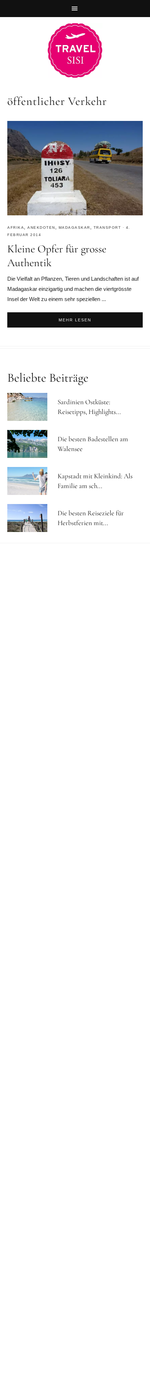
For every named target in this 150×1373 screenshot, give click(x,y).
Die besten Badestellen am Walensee (93, 444)
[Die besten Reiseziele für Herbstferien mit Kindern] (30, 518)
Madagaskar (74, 227)
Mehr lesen (75, 320)
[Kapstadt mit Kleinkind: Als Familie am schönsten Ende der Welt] (30, 481)
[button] (75, 8)
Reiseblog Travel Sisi (75, 50)
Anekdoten (41, 227)
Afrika (15, 227)
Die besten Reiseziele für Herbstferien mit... (91, 518)
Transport (107, 227)
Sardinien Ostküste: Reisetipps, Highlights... (89, 407)
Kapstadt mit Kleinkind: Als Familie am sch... (95, 481)
